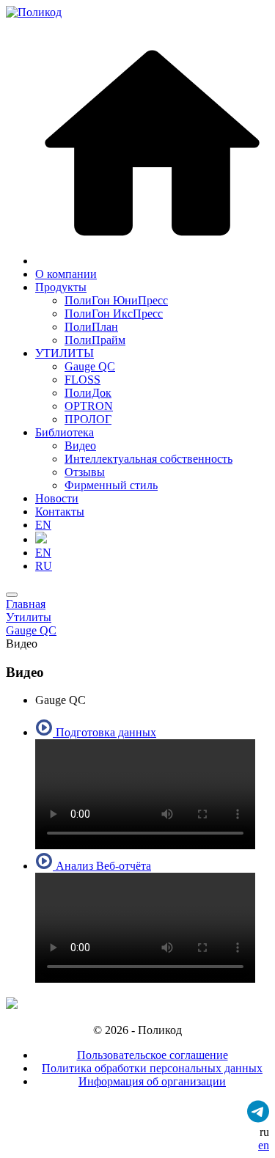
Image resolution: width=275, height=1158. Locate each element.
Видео (80, 445)
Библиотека (64, 432)
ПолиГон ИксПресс (114, 313)
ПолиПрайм (95, 340)
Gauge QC (90, 366)
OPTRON (89, 406)
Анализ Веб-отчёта (102, 866)
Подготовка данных (104, 732)
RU (43, 566)
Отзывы (85, 472)
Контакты (59, 511)
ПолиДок (88, 392)
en (263, 1145)
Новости (56, 498)
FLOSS (82, 379)
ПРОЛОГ (88, 419)
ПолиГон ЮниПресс (116, 300)
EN (43, 524)
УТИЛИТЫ (64, 353)
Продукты (61, 287)
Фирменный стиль (111, 485)
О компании (66, 274)
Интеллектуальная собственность (148, 458)
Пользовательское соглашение (152, 1055)
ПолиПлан (91, 326)
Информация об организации (152, 1081)
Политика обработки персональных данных (152, 1068)
